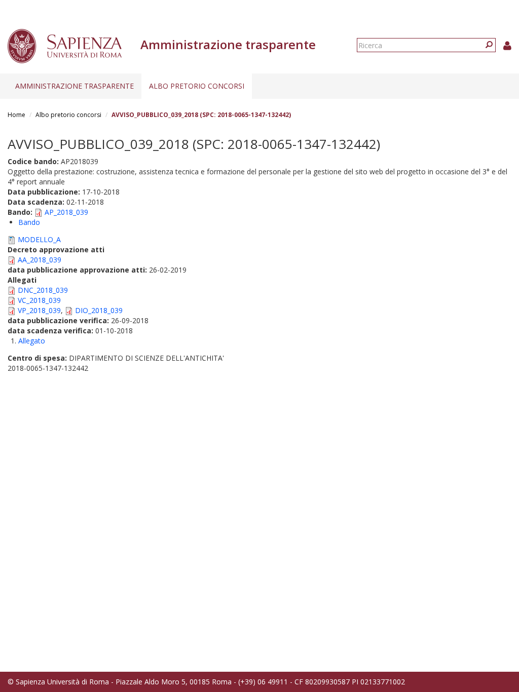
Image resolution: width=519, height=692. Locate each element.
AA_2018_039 (39, 259)
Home (16, 114)
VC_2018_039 (39, 300)
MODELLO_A (39, 239)
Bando (29, 222)
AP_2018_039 (66, 212)
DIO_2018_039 (99, 310)
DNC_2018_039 (43, 290)
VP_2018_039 (39, 310)
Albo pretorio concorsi (196, 86)
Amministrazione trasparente (74, 86)
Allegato (31, 340)
